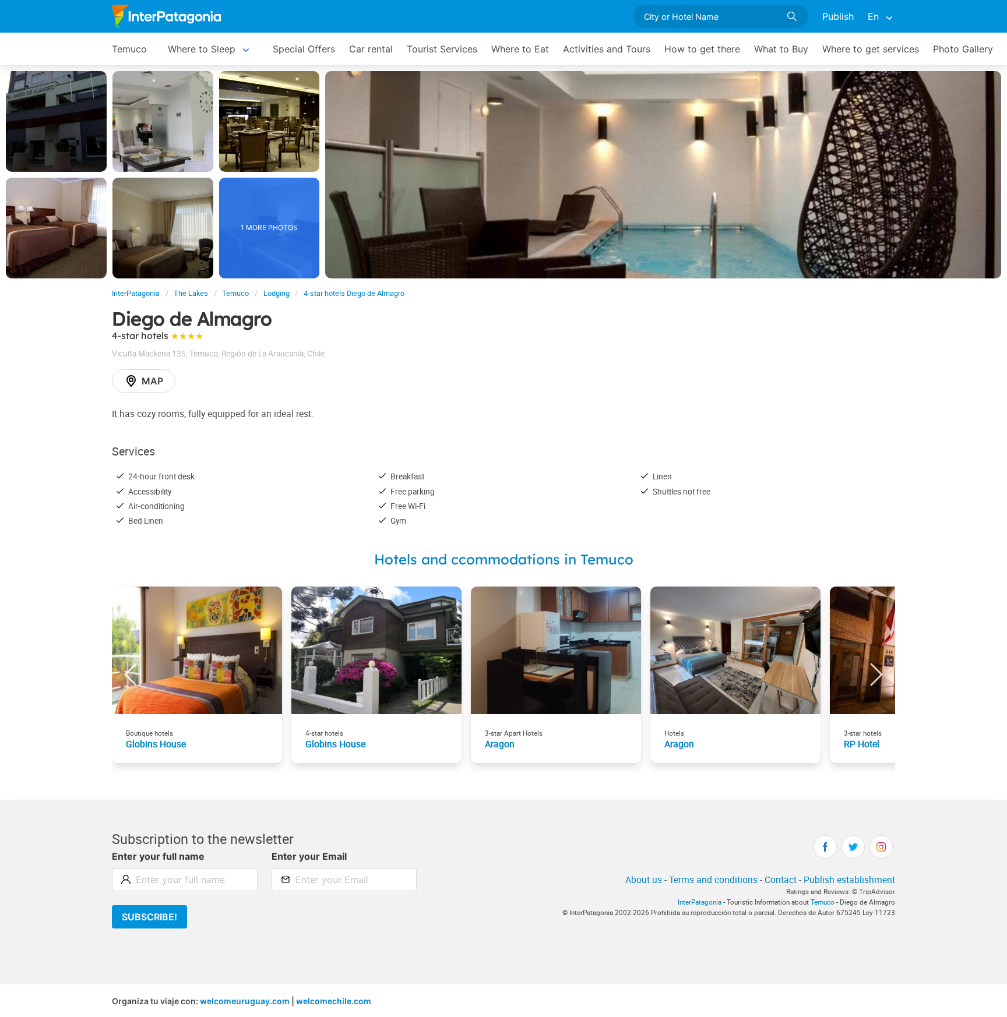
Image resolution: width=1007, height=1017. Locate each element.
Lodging (276, 293)
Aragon (500, 743)
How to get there (702, 49)
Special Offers (304, 49)
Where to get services (870, 49)
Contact (781, 879)
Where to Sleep (201, 49)
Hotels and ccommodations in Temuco (503, 559)
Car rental (371, 49)
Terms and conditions (713, 879)
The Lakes (191, 293)
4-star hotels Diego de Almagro (354, 293)
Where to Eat (520, 49)
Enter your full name (158, 856)
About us (643, 879)
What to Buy (781, 49)
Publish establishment (849, 879)
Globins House (156, 743)
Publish (838, 16)
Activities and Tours (606, 49)
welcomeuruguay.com (245, 1001)
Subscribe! (149, 917)
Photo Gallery (963, 49)
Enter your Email (309, 856)
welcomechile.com (333, 1001)
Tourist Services (442, 49)
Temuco (129, 49)
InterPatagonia (136, 293)
